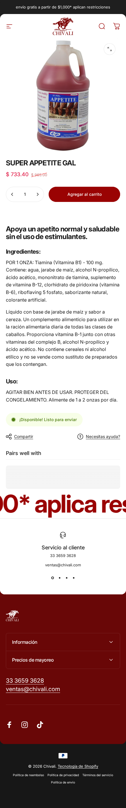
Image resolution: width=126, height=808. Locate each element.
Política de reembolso (28, 775)
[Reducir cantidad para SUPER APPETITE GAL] (12, 194)
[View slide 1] (52, 577)
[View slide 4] (73, 577)
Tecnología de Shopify (78, 766)
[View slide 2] (59, 577)
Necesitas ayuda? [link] (103, 436)
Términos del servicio (97, 775)
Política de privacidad (63, 775)
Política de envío (63, 782)
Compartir (23, 436)
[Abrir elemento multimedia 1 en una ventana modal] (109, 49)
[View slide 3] (66, 577)
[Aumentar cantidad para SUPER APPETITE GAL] (37, 194)
